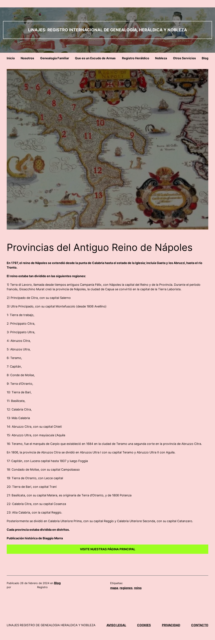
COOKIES (144, 625)
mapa (114, 588)
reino (138, 588)
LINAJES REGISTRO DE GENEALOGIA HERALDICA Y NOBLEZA (51, 625)
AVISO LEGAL (116, 625)
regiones (126, 588)
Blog (57, 583)
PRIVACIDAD (171, 625)
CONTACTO (199, 625)
